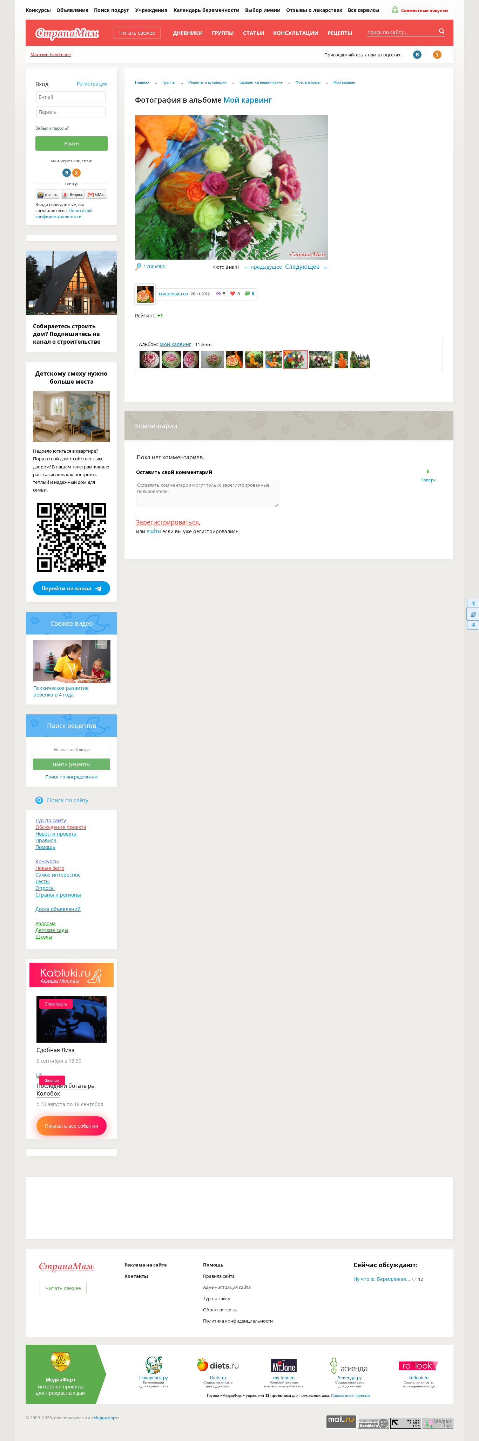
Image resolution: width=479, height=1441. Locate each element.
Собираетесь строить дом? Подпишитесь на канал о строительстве (66, 333)
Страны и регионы (58, 894)
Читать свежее (137, 32)
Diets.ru (218, 1377)
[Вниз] (472, 625)
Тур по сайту (50, 820)
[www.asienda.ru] (350, 1373)
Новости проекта (55, 833)
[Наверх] (472, 603)
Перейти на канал (66, 588)
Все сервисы (363, 10)
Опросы (45, 888)
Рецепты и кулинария (207, 82)
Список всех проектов (351, 1395)
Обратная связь (220, 1309)
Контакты (136, 1276)
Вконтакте (66, 173)
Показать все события (71, 1126)
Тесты (42, 881)
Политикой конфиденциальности (63, 213)
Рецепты (340, 32)
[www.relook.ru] (418, 1373)
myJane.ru (284, 1377)
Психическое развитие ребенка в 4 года (61, 691)
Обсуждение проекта (60, 827)
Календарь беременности (207, 10)
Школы (43, 936)
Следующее (302, 266)
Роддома (45, 923)
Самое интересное (58, 874)
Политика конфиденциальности (238, 1321)
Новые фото (49, 868)
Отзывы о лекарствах (314, 10)
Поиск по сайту (67, 800)
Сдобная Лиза (55, 1050)
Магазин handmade (51, 54)
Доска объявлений (58, 909)
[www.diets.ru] (218, 1373)
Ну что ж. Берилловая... (381, 1279)
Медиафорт (105, 1418)
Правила (45, 840)
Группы (223, 32)
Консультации (295, 32)
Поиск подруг (111, 10)
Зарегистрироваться (167, 522)
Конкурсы (38, 10)
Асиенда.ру (349, 1377)
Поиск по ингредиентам (71, 777)
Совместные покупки (424, 10)
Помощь (45, 847)
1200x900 (154, 266)
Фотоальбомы (308, 82)
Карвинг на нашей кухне (261, 82)
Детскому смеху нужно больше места (71, 377)
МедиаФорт (61, 1379)
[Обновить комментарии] (472, 614)
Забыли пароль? (52, 128)
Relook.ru (419, 1377)
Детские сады (51, 930)
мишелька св (173, 293)
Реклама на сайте (145, 1265)
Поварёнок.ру (153, 1377)
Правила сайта (219, 1276)
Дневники (188, 32)
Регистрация (92, 83)
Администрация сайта (227, 1287)
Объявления (72, 10)
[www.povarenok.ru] (153, 1373)
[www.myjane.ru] (284, 1373)
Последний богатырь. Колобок (66, 1089)
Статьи (253, 32)
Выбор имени (263, 10)
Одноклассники (76, 173)
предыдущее (266, 266)
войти (154, 531)
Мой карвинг (344, 82)
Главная (142, 82)
